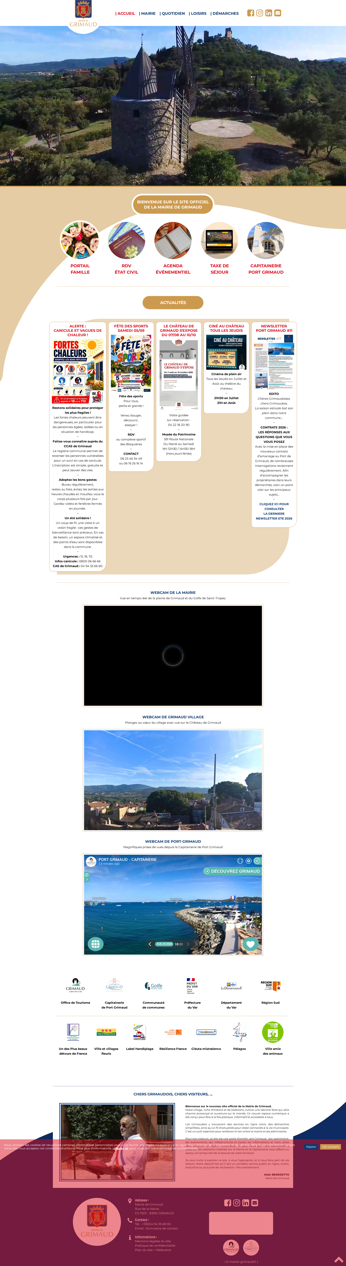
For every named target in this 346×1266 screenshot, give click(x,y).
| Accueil (125, 13)
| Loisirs (197, 13)
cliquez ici (121, 1148)
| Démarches (224, 13)
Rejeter (311, 1147)
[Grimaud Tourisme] (75, 986)
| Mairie (147, 13)
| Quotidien (172, 13)
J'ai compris (330, 1147)
